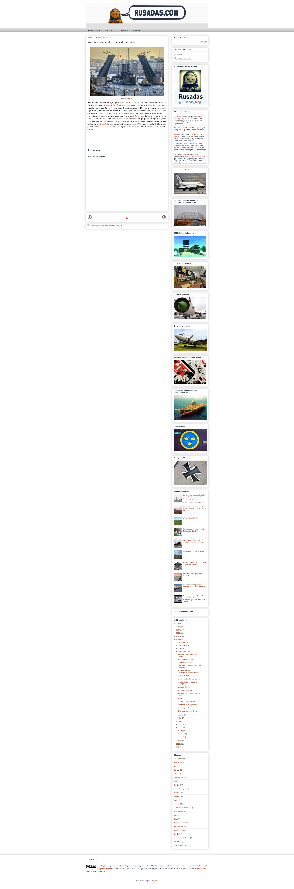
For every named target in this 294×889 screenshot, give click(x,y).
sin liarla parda (138, 116)
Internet (176, 804)
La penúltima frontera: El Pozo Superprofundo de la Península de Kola (194, 509)
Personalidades (179, 823)
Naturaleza (178, 815)
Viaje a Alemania (180, 845)
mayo (180, 724)
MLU (148, 105)
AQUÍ (112, 102)
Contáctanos (124, 30)
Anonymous (178, 127)
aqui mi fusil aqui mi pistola (184, 147)
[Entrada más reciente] (90, 218)
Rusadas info (178, 826)
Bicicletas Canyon (184, 687)
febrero (181, 734)
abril (180, 727)
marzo (180, 731)
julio (179, 718)
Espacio (176, 792)
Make (180, 698)
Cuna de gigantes (184, 708)
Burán (176, 766)
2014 (178, 639)
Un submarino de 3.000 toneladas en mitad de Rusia (193, 541)
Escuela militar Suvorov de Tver (189, 679)
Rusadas (100, 866)
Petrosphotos (128, 98)
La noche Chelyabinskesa (187, 701)
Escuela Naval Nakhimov (116, 105)
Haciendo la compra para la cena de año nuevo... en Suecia (194, 586)
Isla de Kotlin (104, 124)
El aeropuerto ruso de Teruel (193, 551)
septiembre (182, 651)
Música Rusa (178, 811)
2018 (178, 627)
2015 (178, 636)
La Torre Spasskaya (185, 662)
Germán (177, 134)
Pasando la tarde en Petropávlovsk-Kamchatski (188, 672)
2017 (178, 630)
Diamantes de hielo (185, 690)
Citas (175, 774)
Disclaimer (137, 30)
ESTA (103, 113)
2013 (178, 741)
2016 (178, 633)
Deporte (177, 781)
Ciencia (176, 770)
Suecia (176, 834)
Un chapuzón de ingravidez (188, 705)
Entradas (179, 55)
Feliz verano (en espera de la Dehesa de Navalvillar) (194, 530)
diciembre (182, 642)
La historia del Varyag (181, 808)
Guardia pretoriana (184, 676)
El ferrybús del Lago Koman (188, 711)
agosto (181, 715)
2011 (178, 747)
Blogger (154, 881)
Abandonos (178, 759)
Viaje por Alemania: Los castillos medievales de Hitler (194, 563)
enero (180, 737)
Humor (176, 800)
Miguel (127, 866)
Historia (176, 796)
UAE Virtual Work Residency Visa (186, 154)
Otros (176, 819)
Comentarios (181, 58)
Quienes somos (110, 30)
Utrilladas (177, 842)
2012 (178, 744)
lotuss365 (177, 116)
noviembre (182, 645)
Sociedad (177, 830)
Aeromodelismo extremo (186, 659)
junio (180, 721)
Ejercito (176, 785)
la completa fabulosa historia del (188, 117)
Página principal (94, 30)
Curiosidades (178, 777)
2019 (178, 624)
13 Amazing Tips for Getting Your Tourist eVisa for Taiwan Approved (188, 144)
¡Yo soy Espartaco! (190, 518)
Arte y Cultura (179, 762)
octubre (181, 648)
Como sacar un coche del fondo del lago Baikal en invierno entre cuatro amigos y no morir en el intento (194, 599)
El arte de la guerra (181, 789)
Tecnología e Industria (182, 838)
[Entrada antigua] (164, 218)
